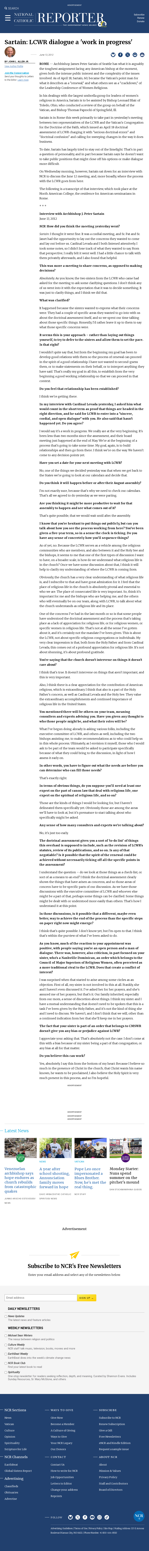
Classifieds (11, 1486)
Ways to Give (59, 1436)
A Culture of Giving (63, 1430)
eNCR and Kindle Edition (115, 1443)
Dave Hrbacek (47, 1194)
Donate (140, 21)
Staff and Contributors (113, 1483)
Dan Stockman (118, 1189)
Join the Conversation (17, 73)
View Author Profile (14, 66)
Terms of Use (80, 1528)
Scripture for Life (16, 1449)
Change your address (64, 1489)
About (103, 1464)
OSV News (51, 1199)
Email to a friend (135, 55)
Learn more (23, 80)
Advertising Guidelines (62, 1528)
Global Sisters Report (18, 1470)
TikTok (106, 1517)
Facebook (85, 1517)
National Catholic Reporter (139, 1516)
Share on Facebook (120, 55)
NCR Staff (80, 1194)
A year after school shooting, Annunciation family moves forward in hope (54, 1178)
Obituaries (11, 1492)
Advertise (11, 1498)
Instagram (99, 1517)
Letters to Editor (61, 1483)
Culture (10, 1430)
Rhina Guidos (134, 1189)
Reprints (56, 1496)
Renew (140, 18)
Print (142, 55)
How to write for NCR (64, 1470)
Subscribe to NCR (110, 1417)
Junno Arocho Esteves (18, 1199)
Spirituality (12, 1443)
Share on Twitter (127, 55)
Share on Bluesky (113, 55)
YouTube (92, 1517)
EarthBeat (11, 1464)
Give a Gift (105, 1430)
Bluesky (70, 1517)
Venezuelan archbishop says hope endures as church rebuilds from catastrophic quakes (20, 1180)
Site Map (108, 1528)
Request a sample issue (114, 1449)
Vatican (79, 1161)
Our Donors (58, 1449)
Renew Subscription (112, 1424)
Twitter (77, 1517)
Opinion (10, 1436)
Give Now (57, 1417)
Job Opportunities (62, 1477)
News (42, 1161)
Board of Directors (110, 1489)
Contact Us (58, 1464)
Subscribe (139, 14)
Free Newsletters (110, 1436)
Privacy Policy (108, 1477)
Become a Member (62, 1424)
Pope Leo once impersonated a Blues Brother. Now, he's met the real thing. (90, 1178)
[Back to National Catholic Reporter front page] (60, 20)
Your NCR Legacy (61, 1443)
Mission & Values (110, 1470)
